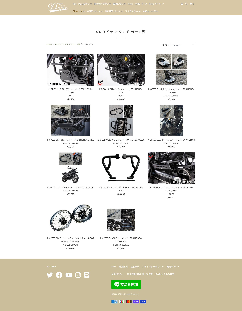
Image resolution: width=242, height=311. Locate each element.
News (130, 4)
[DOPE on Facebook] (57, 275)
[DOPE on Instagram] (77, 275)
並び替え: (166, 45)
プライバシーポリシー (153, 266)
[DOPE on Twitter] (50, 275)
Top (74, 4)
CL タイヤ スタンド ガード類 (67, 44)
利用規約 (123, 266)
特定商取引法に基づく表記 (140, 274)
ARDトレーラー (150, 11)
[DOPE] (58, 7)
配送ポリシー (173, 266)
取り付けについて (102, 4)
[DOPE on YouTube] (67, 275)
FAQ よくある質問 (165, 274)
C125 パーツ (141, 4)
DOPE (120, 294)
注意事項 (135, 266)
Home (49, 44)
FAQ (113, 266)
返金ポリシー (117, 274)
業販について (119, 4)
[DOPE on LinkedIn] (85, 275)
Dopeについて (85, 4)
